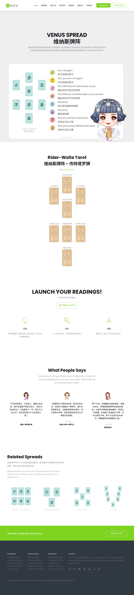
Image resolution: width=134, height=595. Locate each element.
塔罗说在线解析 (119, 5)
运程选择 (71, 5)
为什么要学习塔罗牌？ (14, 563)
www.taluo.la (68, 169)
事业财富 (62, 5)
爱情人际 (53, 5)
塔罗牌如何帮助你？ (34, 557)
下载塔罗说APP (103, 5)
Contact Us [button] (116, 533)
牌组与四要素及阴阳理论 (56, 569)
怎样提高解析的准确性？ (56, 557)
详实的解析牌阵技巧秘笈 (36, 569)
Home (36, 5)
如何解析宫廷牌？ (54, 563)
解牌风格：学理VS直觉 (55, 566)
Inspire (12, 5)
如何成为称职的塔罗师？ (15, 566)
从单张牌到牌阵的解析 (35, 563)
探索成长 (80, 5)
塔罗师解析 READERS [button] (67, 305)
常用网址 (89, 5)
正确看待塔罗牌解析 (14, 557)
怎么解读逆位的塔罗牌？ (56, 560)
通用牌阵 (44, 5)
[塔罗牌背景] (67, 185)
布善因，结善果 (12, 569)
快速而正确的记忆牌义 (35, 560)
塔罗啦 (39, 580)
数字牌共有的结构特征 (35, 566)
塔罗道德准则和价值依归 (15, 560)
